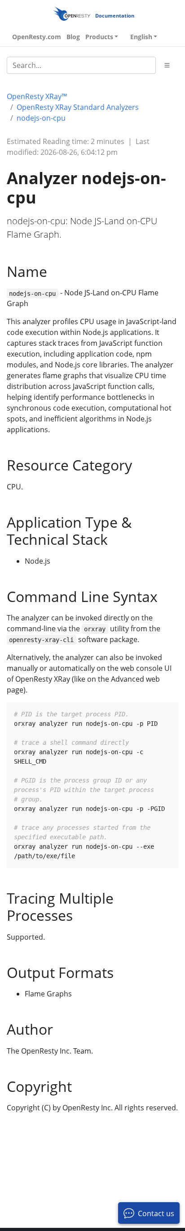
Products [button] (99, 36)
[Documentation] (71, 13)
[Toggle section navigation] (167, 65)
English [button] (141, 36)
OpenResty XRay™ (37, 96)
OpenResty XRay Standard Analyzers (78, 107)
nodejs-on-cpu (41, 118)
